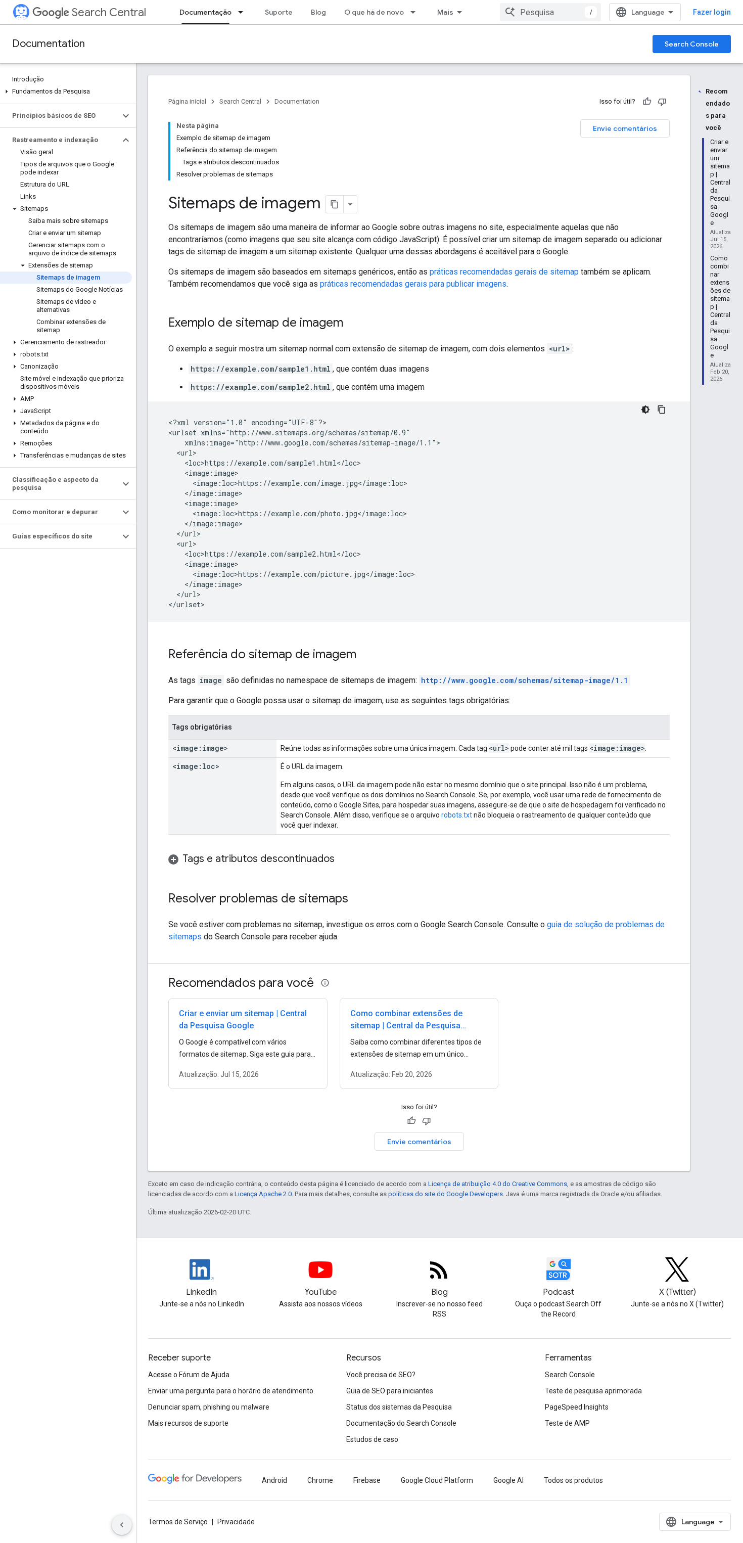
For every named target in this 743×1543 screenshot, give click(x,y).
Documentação (205, 12)
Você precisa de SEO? (380, 1375)
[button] (66, 91)
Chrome (320, 1480)
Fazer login (712, 12)
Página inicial (187, 101)
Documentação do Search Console (401, 1423)
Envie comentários (625, 128)
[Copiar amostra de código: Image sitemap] (662, 409)
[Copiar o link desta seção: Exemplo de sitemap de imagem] (353, 323)
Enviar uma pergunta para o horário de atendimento (230, 1391)
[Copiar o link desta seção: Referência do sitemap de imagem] (366, 655)
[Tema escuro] (645, 409)
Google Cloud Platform (437, 1480)
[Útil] (647, 101)
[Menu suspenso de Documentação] (243, 12)
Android (274, 1480)
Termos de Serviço (178, 1522)
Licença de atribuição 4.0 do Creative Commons (497, 1184)
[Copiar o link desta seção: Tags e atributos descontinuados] (345, 859)
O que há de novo (374, 12)
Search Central (109, 12)
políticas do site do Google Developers (445, 1194)
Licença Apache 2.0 (263, 1194)
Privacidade (236, 1522)
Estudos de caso (372, 1439)
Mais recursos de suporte (188, 1423)
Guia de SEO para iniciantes (389, 1391)
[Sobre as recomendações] (325, 983)
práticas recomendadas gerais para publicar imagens (413, 284)
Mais (445, 12)
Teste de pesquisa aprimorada (593, 1391)
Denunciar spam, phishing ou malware (208, 1407)
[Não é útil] (662, 101)
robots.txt (456, 815)
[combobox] (550, 12)
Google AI (508, 1480)
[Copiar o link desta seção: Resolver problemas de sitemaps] (358, 899)
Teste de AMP (567, 1423)
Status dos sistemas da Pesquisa (399, 1407)
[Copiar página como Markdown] (335, 204)
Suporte (279, 12)
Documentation (48, 43)
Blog (318, 12)
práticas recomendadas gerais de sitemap (504, 272)
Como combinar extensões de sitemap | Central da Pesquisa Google (406, 1025)
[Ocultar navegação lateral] (122, 1525)
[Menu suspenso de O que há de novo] (416, 12)
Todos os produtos (573, 1480)
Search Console (692, 44)
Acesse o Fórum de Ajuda (188, 1375)
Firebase (367, 1480)
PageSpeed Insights (577, 1407)
